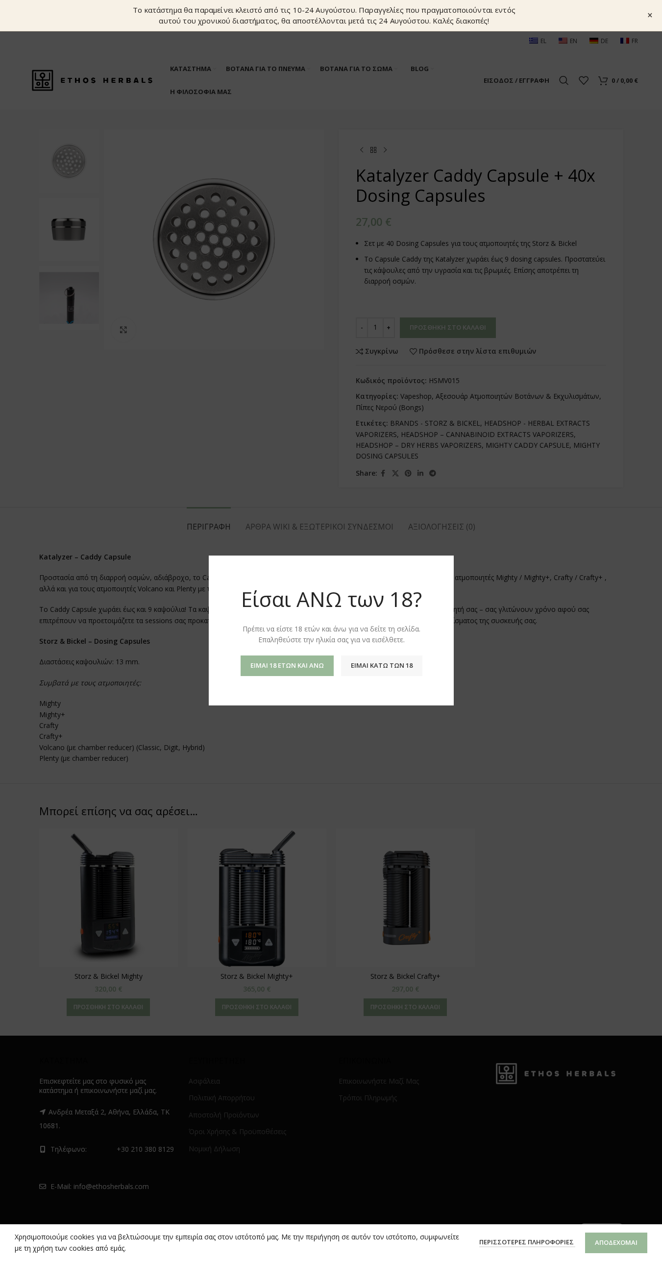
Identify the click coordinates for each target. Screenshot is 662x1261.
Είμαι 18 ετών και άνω (286, 665)
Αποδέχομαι (616, 1242)
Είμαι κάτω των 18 (381, 665)
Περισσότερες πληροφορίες (527, 1241)
